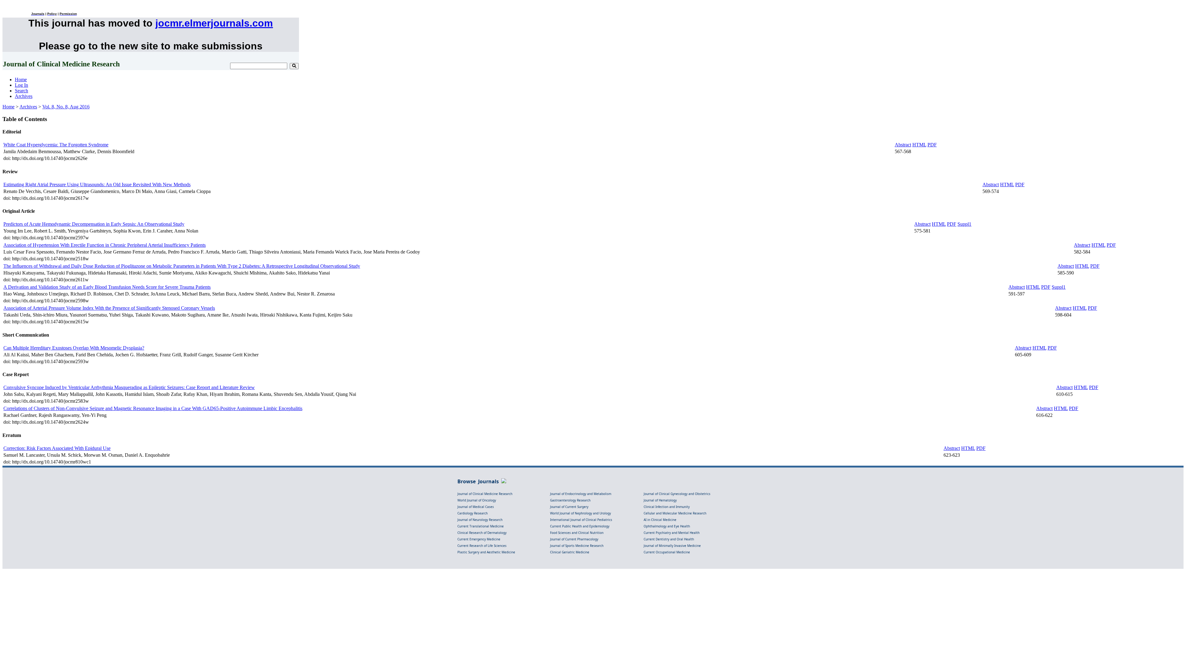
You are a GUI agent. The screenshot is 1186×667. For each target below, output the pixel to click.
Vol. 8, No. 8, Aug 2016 (66, 106)
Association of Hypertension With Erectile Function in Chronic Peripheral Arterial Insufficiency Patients (104, 245)
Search (21, 90)
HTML (919, 144)
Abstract (903, 144)
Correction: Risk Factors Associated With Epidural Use (57, 448)
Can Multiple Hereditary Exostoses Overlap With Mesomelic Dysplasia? (73, 347)
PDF (932, 144)
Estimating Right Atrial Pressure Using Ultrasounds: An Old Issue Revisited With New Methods (97, 184)
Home (21, 79)
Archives (23, 96)
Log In (21, 85)
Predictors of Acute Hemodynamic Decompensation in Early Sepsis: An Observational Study (93, 224)
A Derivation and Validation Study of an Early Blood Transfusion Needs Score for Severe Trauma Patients (107, 287)
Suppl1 (964, 224)
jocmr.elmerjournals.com (214, 23)
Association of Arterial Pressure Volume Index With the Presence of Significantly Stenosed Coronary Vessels (109, 308)
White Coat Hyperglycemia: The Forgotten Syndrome (55, 144)
